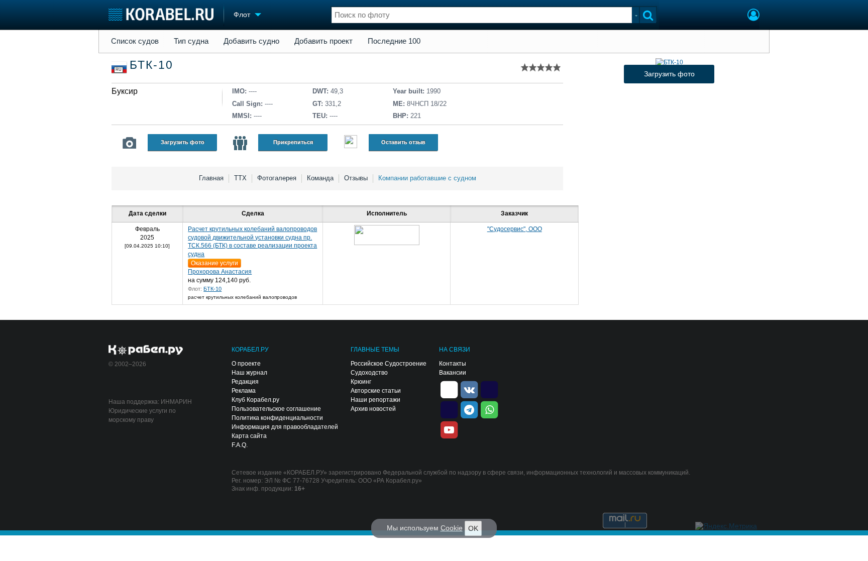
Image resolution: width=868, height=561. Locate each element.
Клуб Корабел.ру (255, 399)
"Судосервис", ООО (514, 229)
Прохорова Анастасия (220, 271)
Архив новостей (373, 408)
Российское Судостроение (388, 363)
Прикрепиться (293, 142)
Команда (320, 178)
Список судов (135, 41)
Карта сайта (249, 435)
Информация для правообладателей (285, 426)
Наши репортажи (375, 399)
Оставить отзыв (403, 142)
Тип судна (191, 41)
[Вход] (753, 16)
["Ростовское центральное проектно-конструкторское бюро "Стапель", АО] (386, 235)
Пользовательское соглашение (276, 408)
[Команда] (240, 143)
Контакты (452, 363)
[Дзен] (449, 388)
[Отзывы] (351, 143)
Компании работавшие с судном (427, 178)
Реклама (244, 390)
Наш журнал (249, 372)
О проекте (246, 363)
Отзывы (356, 178)
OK (473, 528)
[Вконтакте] (469, 388)
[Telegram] (469, 408)
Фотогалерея (276, 178)
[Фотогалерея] (130, 143)
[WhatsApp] (489, 408)
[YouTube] (449, 428)
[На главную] (160, 14)
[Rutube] (489, 388)
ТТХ (240, 178)
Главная (211, 178)
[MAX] (449, 408)
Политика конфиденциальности (277, 417)
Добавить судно (251, 41)
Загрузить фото (182, 142)
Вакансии (452, 372)
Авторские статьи (376, 390)
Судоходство (369, 372)
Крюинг (361, 381)
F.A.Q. (240, 444)
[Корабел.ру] (145, 350)
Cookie (452, 528)
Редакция (245, 381)
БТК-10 (212, 289)
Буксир (125, 91)
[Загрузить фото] (669, 62)
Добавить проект (323, 41)
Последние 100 (394, 41)
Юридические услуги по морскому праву (142, 415)
